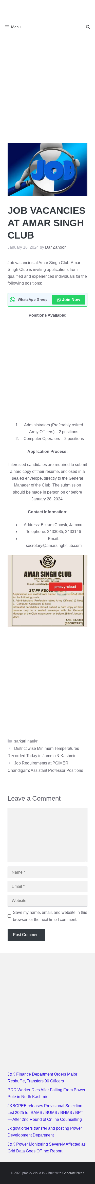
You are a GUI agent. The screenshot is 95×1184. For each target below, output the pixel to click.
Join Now (71, 299)
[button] (88, 27)
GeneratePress (73, 1173)
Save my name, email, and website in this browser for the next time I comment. (50, 915)
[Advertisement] (47, 83)
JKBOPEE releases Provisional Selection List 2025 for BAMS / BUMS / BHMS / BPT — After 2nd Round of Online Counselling (45, 1113)
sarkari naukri (26, 741)
